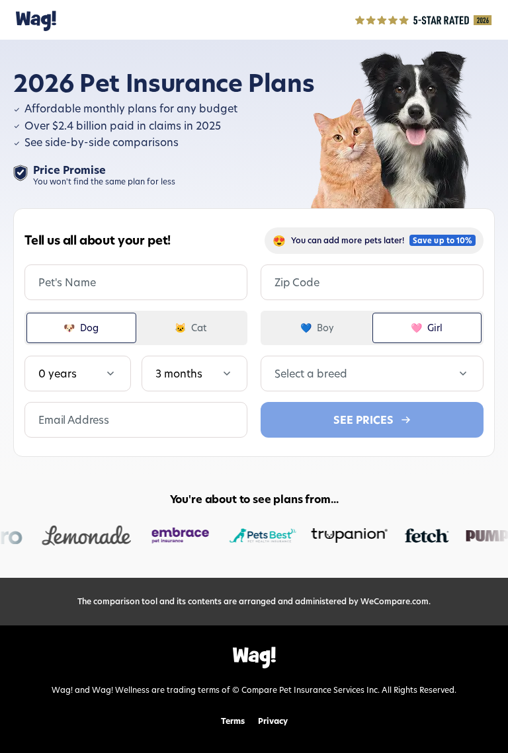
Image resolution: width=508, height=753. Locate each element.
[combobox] (276, 373)
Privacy (273, 721)
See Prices (363, 420)
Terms (233, 721)
